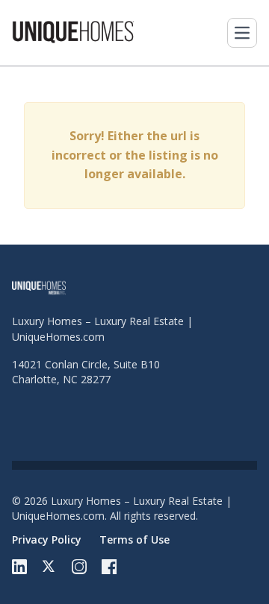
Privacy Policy (46, 539)
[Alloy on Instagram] (79, 566)
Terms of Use (134, 539)
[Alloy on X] (49, 566)
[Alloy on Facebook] (109, 566)
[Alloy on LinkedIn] (19, 566)
